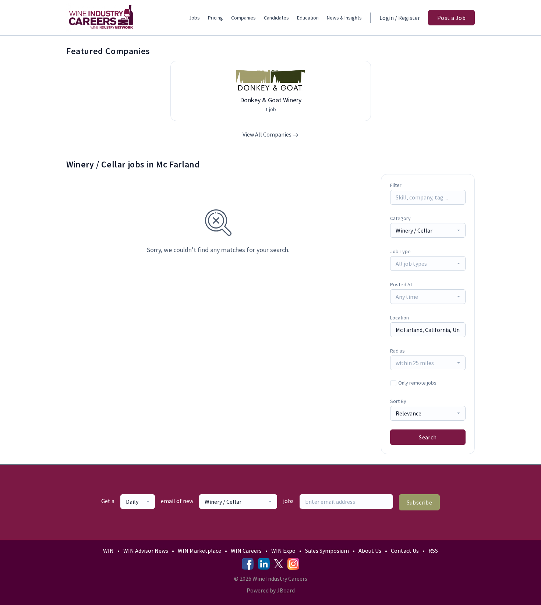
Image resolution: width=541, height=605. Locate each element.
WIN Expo (283, 550)
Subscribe (419, 502)
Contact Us (405, 550)
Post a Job (451, 17)
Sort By (398, 401)
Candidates (276, 17)
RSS (433, 550)
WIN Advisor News (145, 550)
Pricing (215, 17)
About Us (369, 550)
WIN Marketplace (199, 550)
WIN (108, 550)
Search (427, 437)
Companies (243, 17)
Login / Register (399, 17)
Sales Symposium (327, 550)
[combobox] (428, 230)
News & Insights (344, 17)
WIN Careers (246, 550)
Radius (397, 350)
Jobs (194, 17)
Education (308, 17)
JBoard (286, 590)
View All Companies (268, 134)
